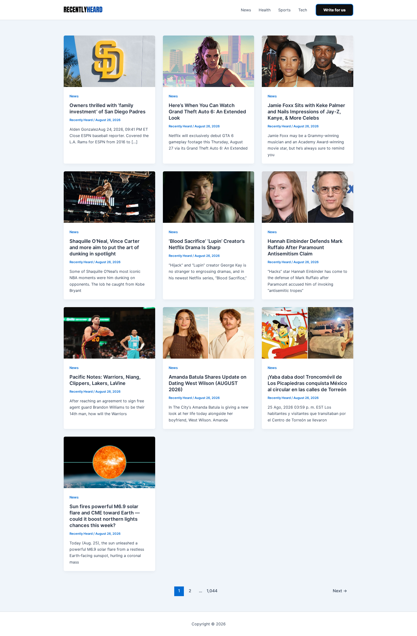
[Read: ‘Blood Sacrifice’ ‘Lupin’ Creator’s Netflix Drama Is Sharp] (208, 196)
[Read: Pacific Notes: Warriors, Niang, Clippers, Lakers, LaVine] (109, 332)
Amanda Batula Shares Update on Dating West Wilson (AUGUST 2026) (207, 383)
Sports (284, 9)
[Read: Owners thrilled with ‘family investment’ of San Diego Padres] (109, 60)
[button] (334, 10)
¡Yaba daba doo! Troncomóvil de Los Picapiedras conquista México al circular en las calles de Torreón (307, 383)
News (246, 9)
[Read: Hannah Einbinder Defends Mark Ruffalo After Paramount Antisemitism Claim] (307, 196)
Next (340, 590)
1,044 (211, 590)
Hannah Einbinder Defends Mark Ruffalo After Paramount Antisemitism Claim (305, 247)
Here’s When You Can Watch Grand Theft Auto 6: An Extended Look (207, 111)
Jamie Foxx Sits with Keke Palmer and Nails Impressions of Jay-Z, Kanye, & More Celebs (306, 111)
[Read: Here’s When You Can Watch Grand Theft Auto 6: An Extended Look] (208, 60)
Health (265, 9)
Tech (302, 9)
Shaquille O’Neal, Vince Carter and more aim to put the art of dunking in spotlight (104, 247)
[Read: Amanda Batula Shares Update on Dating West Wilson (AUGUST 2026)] (208, 332)
